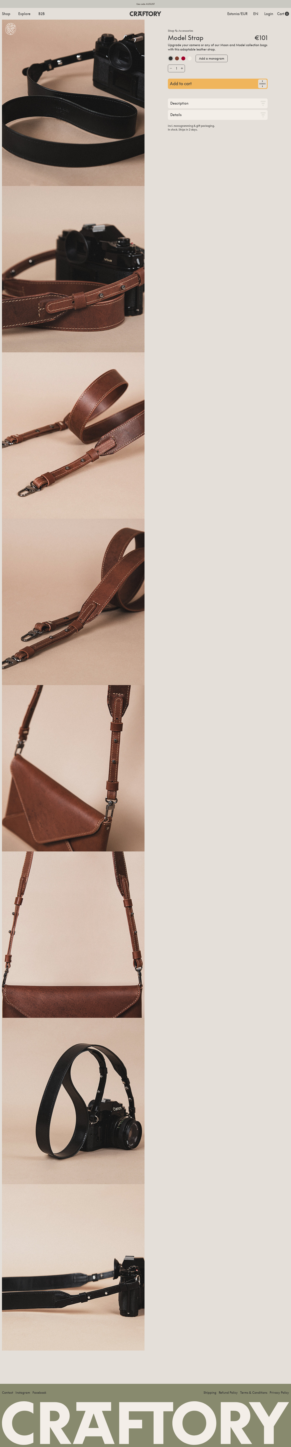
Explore (24, 13)
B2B (41, 13)
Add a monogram (211, 58)
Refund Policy (228, 1393)
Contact (7, 1393)
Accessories (185, 30)
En (255, 13)
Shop (6, 13)
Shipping (210, 1393)
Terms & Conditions (253, 1393)
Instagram (22, 1393)
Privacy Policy (279, 1393)
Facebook (39, 1393)
